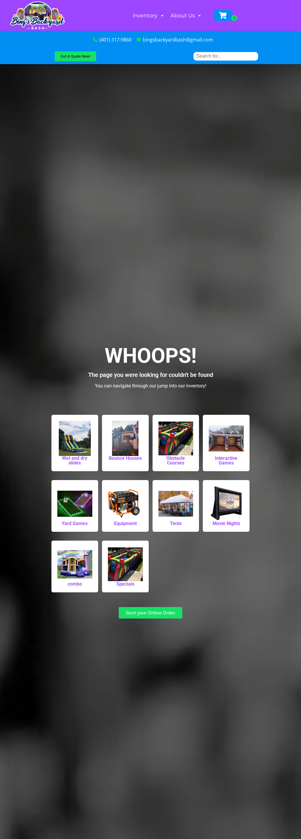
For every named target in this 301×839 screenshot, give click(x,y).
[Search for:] (225, 56)
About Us (182, 15)
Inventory (145, 15)
